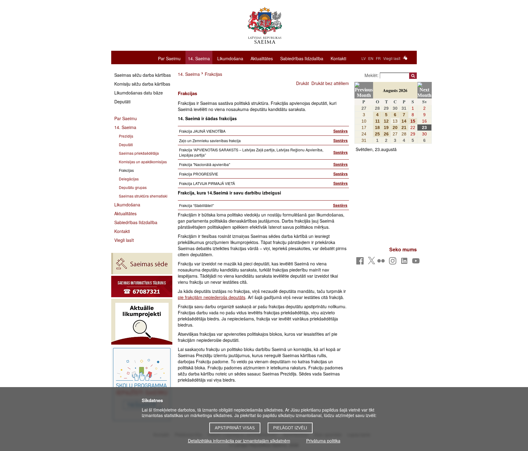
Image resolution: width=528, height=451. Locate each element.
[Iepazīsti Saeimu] (141, 384)
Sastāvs (340, 131)
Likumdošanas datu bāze (138, 93)
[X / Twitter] (371, 262)
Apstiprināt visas (235, 428)
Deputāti (122, 101)
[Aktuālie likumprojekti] (141, 322)
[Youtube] (417, 262)
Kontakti (338, 58)
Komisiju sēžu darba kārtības (142, 84)
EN (370, 58)
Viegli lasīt (391, 58)
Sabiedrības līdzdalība (301, 58)
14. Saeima (199, 58)
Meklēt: (372, 75)
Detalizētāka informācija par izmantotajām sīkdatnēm (239, 441)
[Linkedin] (405, 262)
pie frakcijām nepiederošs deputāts (211, 297)
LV (363, 58)
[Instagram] (393, 262)
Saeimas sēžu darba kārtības (142, 75)
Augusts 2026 (395, 90)
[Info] (141, 286)
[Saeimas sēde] (141, 263)
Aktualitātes (262, 58)
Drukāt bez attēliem (330, 83)
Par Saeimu (169, 58)
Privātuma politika (323, 441)
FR (378, 58)
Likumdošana (230, 58)
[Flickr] (382, 262)
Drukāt (302, 83)
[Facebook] (361, 262)
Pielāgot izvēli (290, 428)
